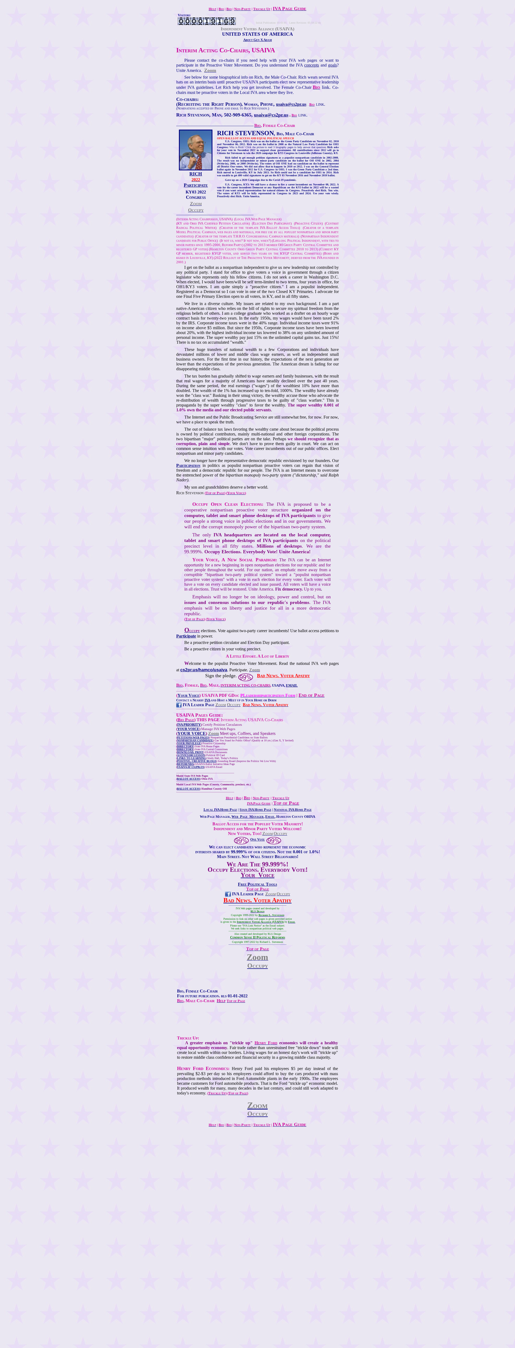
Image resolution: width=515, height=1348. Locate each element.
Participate (186, 636)
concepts (311, 65)
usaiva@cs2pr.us (291, 104)
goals (332, 65)
